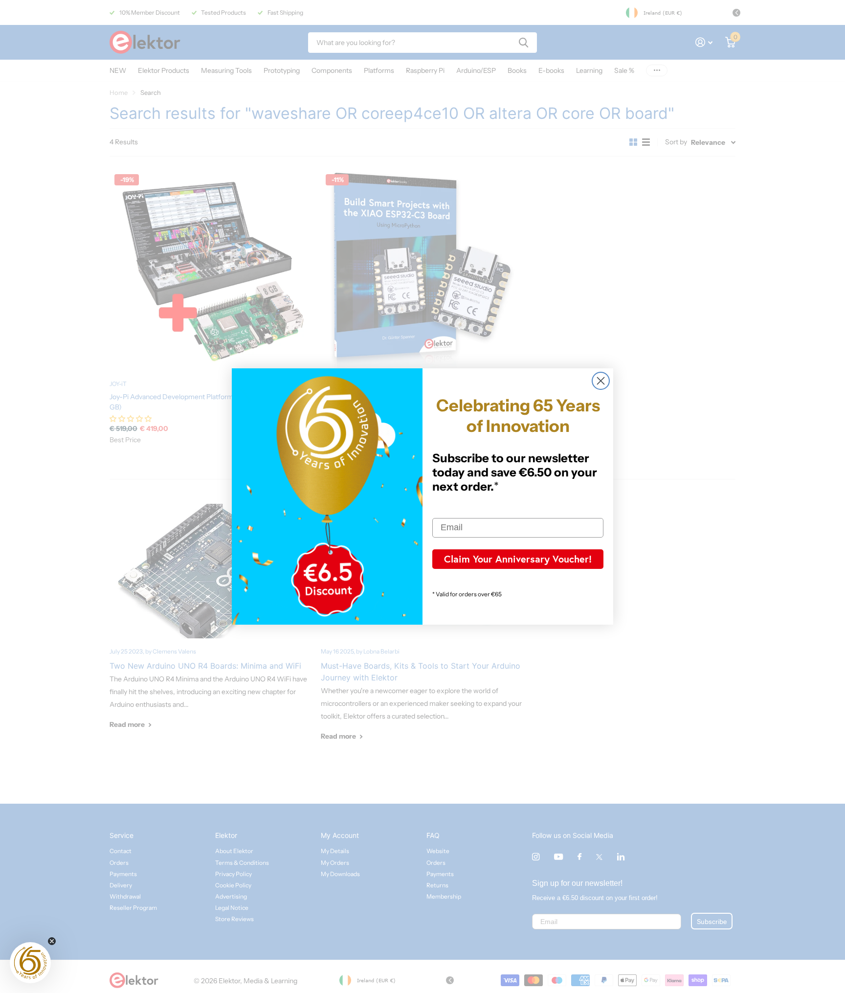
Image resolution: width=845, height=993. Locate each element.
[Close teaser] (52, 941)
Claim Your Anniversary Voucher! (518, 558)
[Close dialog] (600, 380)
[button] (30, 962)
